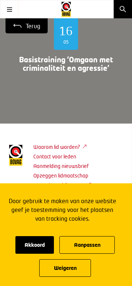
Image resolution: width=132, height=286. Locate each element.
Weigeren (65, 268)
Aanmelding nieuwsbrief (61, 166)
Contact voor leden (54, 156)
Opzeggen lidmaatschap (60, 175)
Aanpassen (87, 245)
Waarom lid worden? (56, 147)
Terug (33, 25)
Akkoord (35, 245)
